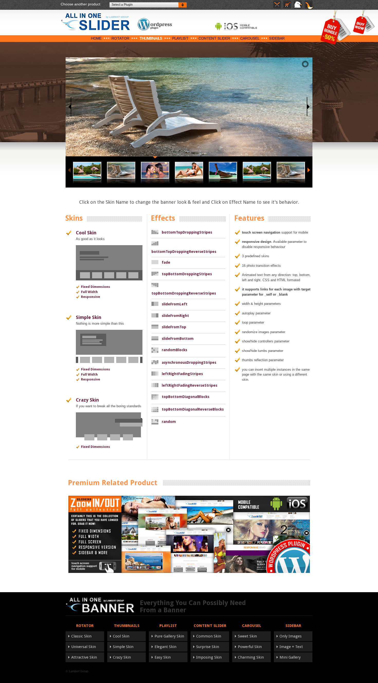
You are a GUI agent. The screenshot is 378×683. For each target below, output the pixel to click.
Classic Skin (81, 636)
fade (166, 262)
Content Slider (214, 38)
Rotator (120, 38)
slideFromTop (174, 327)
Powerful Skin (250, 646)
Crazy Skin (87, 400)
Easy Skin (163, 657)
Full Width (89, 292)
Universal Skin (83, 646)
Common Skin (208, 636)
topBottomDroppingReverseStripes (183, 293)
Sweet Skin (247, 636)
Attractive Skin (84, 657)
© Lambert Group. (77, 671)
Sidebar (277, 38)
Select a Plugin (122, 4)
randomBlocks (174, 350)
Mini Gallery (290, 657)
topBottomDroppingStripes (187, 274)
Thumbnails (150, 38)
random (169, 422)
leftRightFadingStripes (182, 374)
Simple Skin (88, 317)
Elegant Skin (165, 646)
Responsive (90, 297)
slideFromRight (175, 316)
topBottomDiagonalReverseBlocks (193, 409)
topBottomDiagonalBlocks (185, 397)
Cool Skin (86, 232)
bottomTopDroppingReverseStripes (183, 252)
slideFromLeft (174, 304)
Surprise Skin (207, 646)
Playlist (180, 38)
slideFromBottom (178, 338)
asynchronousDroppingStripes (189, 362)
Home (96, 38)
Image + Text (291, 646)
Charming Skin (251, 657)
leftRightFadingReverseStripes (189, 385)
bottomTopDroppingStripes (187, 232)
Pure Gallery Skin (169, 636)
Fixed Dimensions (95, 287)
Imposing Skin (209, 657)
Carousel (249, 38)
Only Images (291, 636)
